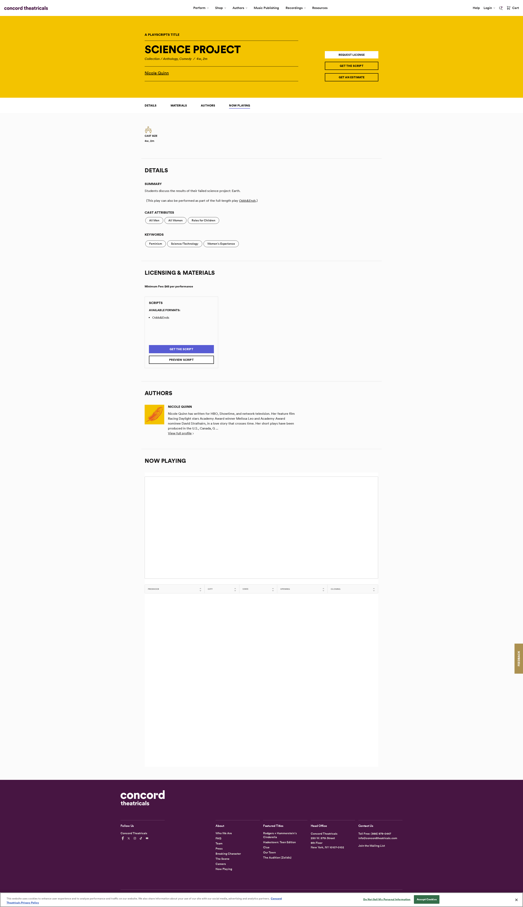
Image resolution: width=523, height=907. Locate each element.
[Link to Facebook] (123, 838)
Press (219, 848)
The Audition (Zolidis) (277, 857)
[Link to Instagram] (135, 838)
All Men (154, 220)
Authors (238, 8)
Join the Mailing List (371, 845)
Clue (266, 847)
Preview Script (181, 359)
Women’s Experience (221, 243)
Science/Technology (184, 243)
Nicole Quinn (157, 73)
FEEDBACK (518, 658)
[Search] (501, 8)
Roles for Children (203, 220)
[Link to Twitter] (129, 838)
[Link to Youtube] (148, 838)
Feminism (155, 243)
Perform (199, 8)
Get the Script (351, 65)
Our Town (269, 852)
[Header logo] (25, 8)
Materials (179, 105)
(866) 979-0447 (381, 833)
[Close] (516, 899)
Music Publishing (266, 8)
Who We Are (224, 833)
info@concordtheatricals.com (377, 838)
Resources (319, 8)
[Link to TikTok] (142, 838)
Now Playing (239, 105)
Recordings (294, 8)
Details (150, 105)
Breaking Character (228, 853)
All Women (175, 220)
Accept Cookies (427, 899)
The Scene (222, 858)
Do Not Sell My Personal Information (387, 899)
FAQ (218, 838)
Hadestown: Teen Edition (279, 842)
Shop (219, 8)
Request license (352, 54)
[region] (261, 899)
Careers (221, 864)
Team (219, 843)
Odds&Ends (247, 201)
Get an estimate (352, 77)
